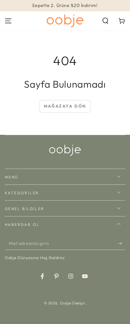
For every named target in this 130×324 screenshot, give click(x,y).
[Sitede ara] (105, 21)
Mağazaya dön (65, 106)
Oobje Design (72, 303)
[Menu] (8, 21)
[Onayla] (121, 244)
